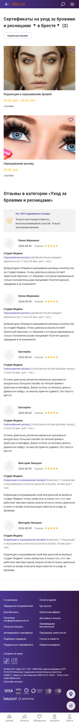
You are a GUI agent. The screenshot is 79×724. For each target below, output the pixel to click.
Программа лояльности (53, 632)
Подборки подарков (15, 638)
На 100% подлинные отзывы (33, 213)
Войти (69, 720)
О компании (10, 600)
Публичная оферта (50, 612)
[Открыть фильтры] (71, 705)
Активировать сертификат (18, 632)
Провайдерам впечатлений (47, 625)
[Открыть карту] (71, 694)
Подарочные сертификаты (18, 644)
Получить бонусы (13, 626)
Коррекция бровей (17, 35)
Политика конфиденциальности (16, 619)
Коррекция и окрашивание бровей (28, 94)
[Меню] (72, 4)
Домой (9, 720)
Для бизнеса (11, 612)
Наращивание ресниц (19, 163)
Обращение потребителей (18, 606)
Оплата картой (48, 600)
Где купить (45, 606)
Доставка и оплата (50, 618)
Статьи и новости (49, 638)
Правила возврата (50, 644)
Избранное (39, 720)
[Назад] (7, 4)
